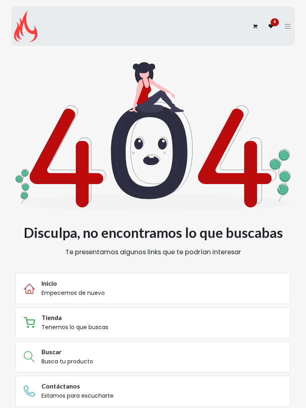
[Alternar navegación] (287, 26)
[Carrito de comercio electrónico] (255, 26)
